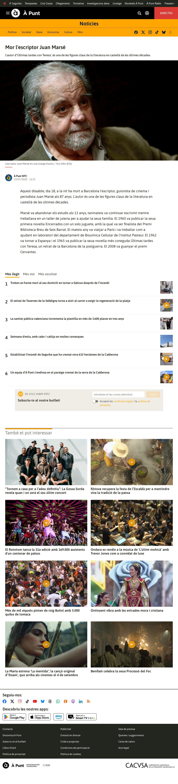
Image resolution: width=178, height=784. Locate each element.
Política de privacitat (14, 754)
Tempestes (31, 3)
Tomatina (78, 3)
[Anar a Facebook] (5, 701)
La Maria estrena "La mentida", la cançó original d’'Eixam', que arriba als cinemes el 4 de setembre (41, 673)
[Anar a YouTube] (35, 701)
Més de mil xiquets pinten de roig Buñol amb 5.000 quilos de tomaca (42, 612)
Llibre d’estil (9, 747)
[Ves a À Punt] (25, 13)
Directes (166, 13)
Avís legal (123, 747)
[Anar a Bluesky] (43, 701)
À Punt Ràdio (154, 3)
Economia (53, 32)
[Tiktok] (157, 32)
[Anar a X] (12, 701)
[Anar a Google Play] (14, 716)
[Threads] (171, 32)
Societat (26, 32)
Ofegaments (63, 3)
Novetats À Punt (134, 3)
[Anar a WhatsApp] (58, 701)
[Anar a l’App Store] (40, 716)
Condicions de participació (75, 747)
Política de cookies (70, 754)
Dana (39, 32)
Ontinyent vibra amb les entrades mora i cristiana (127, 610)
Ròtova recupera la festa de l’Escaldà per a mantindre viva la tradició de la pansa (130, 491)
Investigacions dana (98, 3)
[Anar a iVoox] (66, 701)
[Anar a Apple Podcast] (73, 701)
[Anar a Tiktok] (28, 701)
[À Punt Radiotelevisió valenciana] (21, 765)
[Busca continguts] (139, 13)
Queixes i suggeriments (131, 735)
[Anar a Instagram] (20, 701)
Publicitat (65, 729)
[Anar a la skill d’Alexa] (58, 716)
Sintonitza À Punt (12, 735)
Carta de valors (126, 741)
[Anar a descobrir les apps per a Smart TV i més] (81, 716)
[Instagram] (150, 32)
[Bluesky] (164, 32)
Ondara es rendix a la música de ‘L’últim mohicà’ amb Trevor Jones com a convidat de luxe (130, 551)
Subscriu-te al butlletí (14, 741)
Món (80, 32)
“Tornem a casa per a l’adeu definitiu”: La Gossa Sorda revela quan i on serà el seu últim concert (44, 491)
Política (12, 32)
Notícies (89, 23)
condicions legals (123, 401)
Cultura (68, 32)
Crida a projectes (69, 741)
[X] (143, 32)
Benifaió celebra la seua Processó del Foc (121, 671)
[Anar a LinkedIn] (81, 701)
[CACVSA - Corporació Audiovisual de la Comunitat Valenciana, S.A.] (150, 765)
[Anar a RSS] (89, 701)
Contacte (8, 729)
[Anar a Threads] (51, 701)
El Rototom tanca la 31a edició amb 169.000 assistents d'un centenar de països (45, 551)
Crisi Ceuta (46, 3)
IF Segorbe (15, 3)
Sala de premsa (126, 729)
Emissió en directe (70, 735)
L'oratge (117, 3)
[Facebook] (136, 32)
